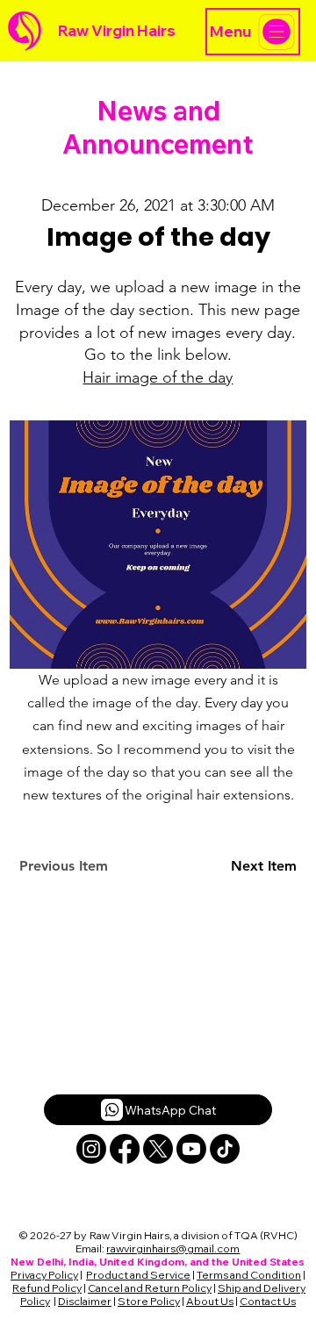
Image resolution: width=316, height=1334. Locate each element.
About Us (209, 1301)
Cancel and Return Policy (150, 1288)
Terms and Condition (249, 1274)
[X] (158, 1149)
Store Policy (149, 1301)
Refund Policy (47, 1288)
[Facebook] (125, 1149)
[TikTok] (225, 1149)
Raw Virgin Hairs (117, 30)
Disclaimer (84, 1301)
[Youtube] (191, 1149)
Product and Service (138, 1274)
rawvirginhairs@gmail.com (173, 1248)
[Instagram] (91, 1149)
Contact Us (268, 1301)
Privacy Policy (44, 1274)
